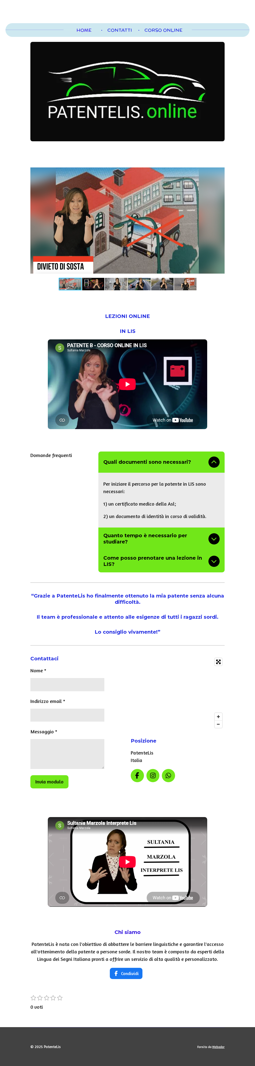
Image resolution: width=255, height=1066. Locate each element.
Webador (218, 1047)
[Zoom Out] (218, 724)
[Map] (178, 693)
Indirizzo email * (47, 701)
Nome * (38, 670)
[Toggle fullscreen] (218, 662)
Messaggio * (43, 731)
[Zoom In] (218, 716)
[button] (220, 168)
